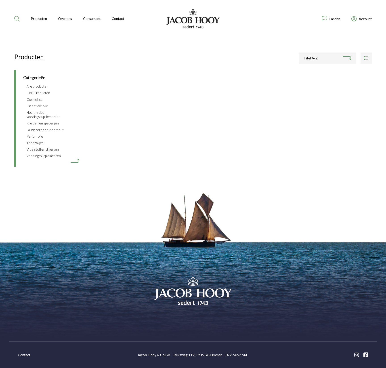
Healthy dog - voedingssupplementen (43, 114)
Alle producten (37, 86)
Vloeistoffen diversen (43, 149)
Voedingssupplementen (44, 156)
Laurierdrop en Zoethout (45, 130)
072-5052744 (236, 355)
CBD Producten (38, 93)
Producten (39, 18)
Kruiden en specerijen (43, 123)
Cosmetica (34, 99)
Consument (92, 18)
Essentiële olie (37, 106)
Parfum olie (35, 136)
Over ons (65, 18)
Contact (118, 18)
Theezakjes (35, 143)
